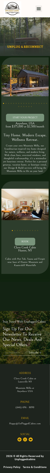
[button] (38, 8)
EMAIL (25, 418)
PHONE (25, 402)
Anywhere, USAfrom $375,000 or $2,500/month (25, 125)
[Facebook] (19, 439)
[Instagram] (25, 439)
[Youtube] (31, 439)
